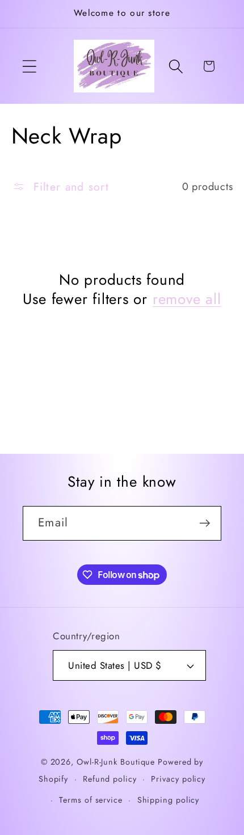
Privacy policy (178, 779)
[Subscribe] (204, 523)
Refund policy (110, 779)
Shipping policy (168, 800)
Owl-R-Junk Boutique (117, 761)
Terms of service (91, 800)
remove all (187, 299)
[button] (29, 66)
